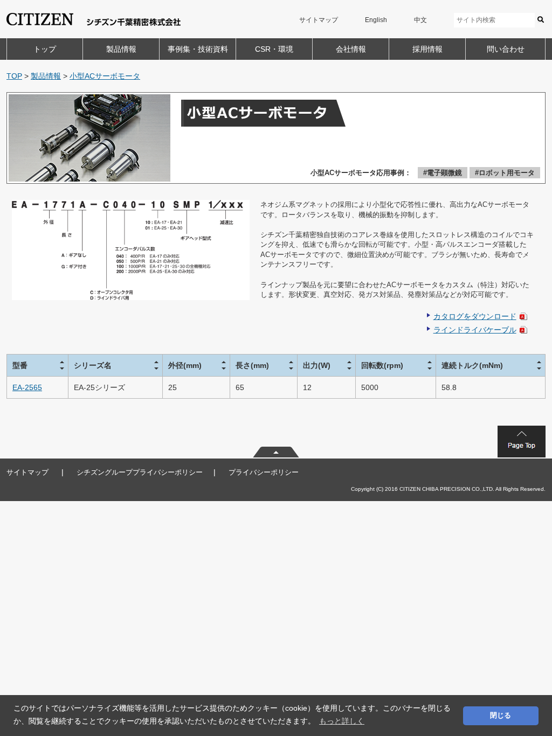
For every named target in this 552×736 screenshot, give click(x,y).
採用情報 (427, 49)
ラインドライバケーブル (474, 329)
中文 (420, 20)
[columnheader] (37, 365)
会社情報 (351, 49)
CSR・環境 (274, 49)
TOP (14, 76)
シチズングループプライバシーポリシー (140, 472)
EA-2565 (27, 387)
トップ (44, 49)
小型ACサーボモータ (105, 76)
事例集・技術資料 (198, 49)
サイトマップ (318, 20)
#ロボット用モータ (505, 173)
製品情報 (121, 49)
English (376, 20)
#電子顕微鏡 (442, 173)
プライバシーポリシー (264, 472)
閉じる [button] (500, 715)
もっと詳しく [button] (341, 721)
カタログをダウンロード (474, 316)
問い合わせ (506, 49)
